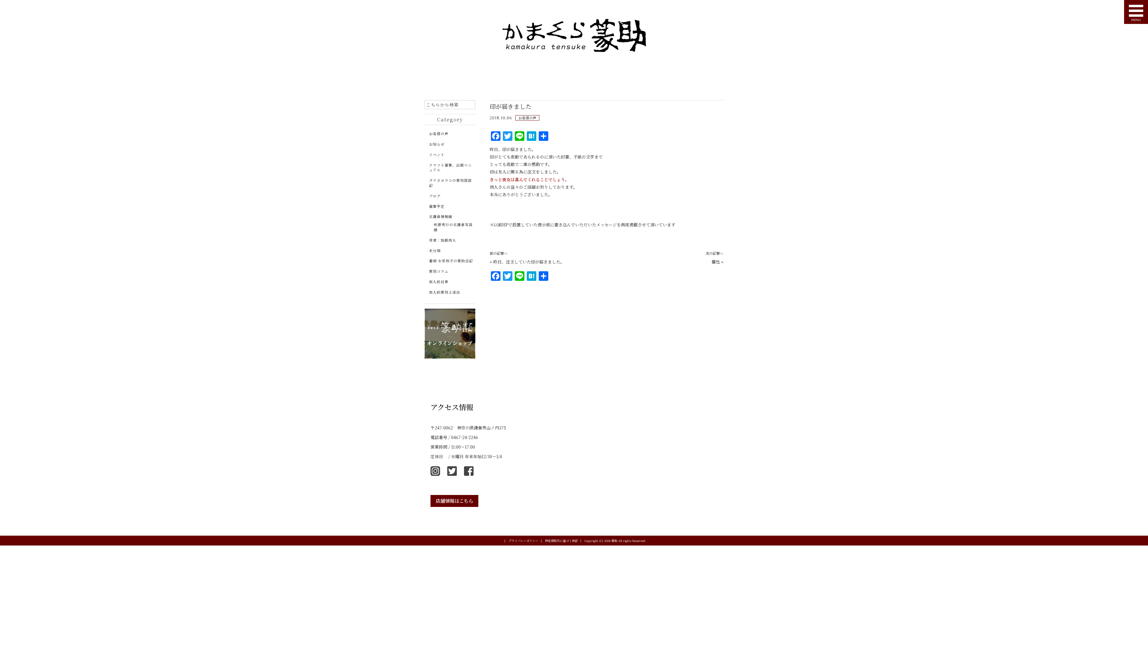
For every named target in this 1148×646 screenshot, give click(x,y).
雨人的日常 (438, 281)
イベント (437, 154)
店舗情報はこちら (454, 500)
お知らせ (437, 144)
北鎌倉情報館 (440, 216)
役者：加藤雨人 (442, 240)
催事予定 (437, 206)
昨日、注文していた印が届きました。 (528, 262)
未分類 (435, 250)
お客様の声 (527, 117)
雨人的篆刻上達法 (444, 292)
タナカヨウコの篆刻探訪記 (450, 183)
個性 (716, 262)
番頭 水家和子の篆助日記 (451, 260)
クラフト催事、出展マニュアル (450, 167)
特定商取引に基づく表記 (563, 540)
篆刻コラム (438, 271)
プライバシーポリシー (525, 540)
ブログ (435, 195)
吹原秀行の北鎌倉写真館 (453, 227)
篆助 (614, 540)
